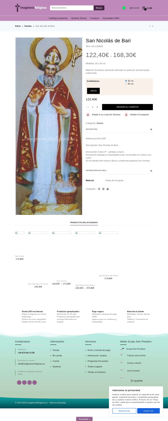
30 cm (131, 84)
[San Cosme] (61, 254)
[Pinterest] (34, 382)
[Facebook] (24, 382)
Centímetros (93, 81)
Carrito (56, 361)
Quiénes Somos (79, 18)
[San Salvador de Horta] (38, 256)
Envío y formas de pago (99, 350)
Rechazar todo (124, 411)
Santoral (57, 367)
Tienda (56, 350)
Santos (28, 26)
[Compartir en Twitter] (103, 189)
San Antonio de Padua (85, 285)
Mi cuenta (57, 356)
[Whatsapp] (124, 8)
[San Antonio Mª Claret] (108, 252)
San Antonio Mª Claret (108, 276)
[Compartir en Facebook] (99, 189)
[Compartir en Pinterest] (108, 189)
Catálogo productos (58, 18)
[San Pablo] (150, 26)
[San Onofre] (153, 26)
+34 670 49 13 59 (26, 353)
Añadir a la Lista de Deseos (106, 115)
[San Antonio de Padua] (85, 256)
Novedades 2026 (111, 18)
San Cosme (62, 281)
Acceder (136, 8)
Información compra (97, 356)
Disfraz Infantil (134, 363)
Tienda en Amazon (97, 372)
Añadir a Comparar (139, 115)
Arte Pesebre (133, 371)
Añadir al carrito (127, 107)
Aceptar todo (148, 411)
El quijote (137, 380)
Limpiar (93, 91)
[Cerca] (160, 388)
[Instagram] (29, 382)
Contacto (95, 18)
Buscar (99, 8)
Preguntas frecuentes (98, 361)
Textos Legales (95, 367)
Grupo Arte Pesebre (135, 349)
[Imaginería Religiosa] (30, 8)
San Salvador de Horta (38, 284)
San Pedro (19, 256)
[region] (136, 401)
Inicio (18, 26)
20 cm (131, 81)
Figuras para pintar (136, 355)
